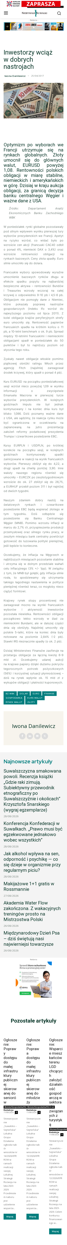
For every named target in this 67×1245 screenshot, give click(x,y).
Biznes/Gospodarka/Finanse (18, 1107)
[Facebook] (22, 736)
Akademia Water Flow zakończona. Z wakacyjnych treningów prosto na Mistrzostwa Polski (32, 911)
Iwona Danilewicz (15, 76)
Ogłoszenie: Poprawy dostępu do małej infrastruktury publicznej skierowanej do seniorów (11, 1071)
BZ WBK (10, 693)
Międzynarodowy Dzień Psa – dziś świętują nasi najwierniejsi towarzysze (32, 938)
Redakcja (9, 1110)
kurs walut (35, 697)
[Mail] (37, 736)
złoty (31, 702)
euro (36, 693)
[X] (45, 736)
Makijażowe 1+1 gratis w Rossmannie (29, 886)
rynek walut (14, 702)
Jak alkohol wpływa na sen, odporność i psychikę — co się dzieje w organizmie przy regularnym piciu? (32, 862)
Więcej (9, 1216)
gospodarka (14, 697)
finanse (49, 693)
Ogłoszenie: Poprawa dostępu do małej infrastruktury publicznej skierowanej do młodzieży (33, 1071)
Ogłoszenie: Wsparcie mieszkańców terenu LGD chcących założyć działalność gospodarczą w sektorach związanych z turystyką (56, 1082)
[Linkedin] (30, 736)
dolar (24, 693)
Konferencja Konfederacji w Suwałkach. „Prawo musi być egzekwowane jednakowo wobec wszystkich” (33, 832)
